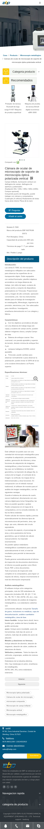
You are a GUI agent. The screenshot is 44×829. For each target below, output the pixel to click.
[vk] (11, 786)
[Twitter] (7, 786)
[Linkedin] (4, 786)
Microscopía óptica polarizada (18, 693)
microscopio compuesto (15, 701)
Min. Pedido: (11, 253)
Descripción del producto (20, 258)
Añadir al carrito (15, 216)
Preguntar (16, 210)
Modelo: (10, 227)
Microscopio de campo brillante (18, 706)
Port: (8, 237)
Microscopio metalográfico (16, 714)
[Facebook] (15, 786)
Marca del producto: (14, 230)
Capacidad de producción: (17, 240)
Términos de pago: (14, 246)
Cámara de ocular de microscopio (19, 697)
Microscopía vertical (14, 710)
